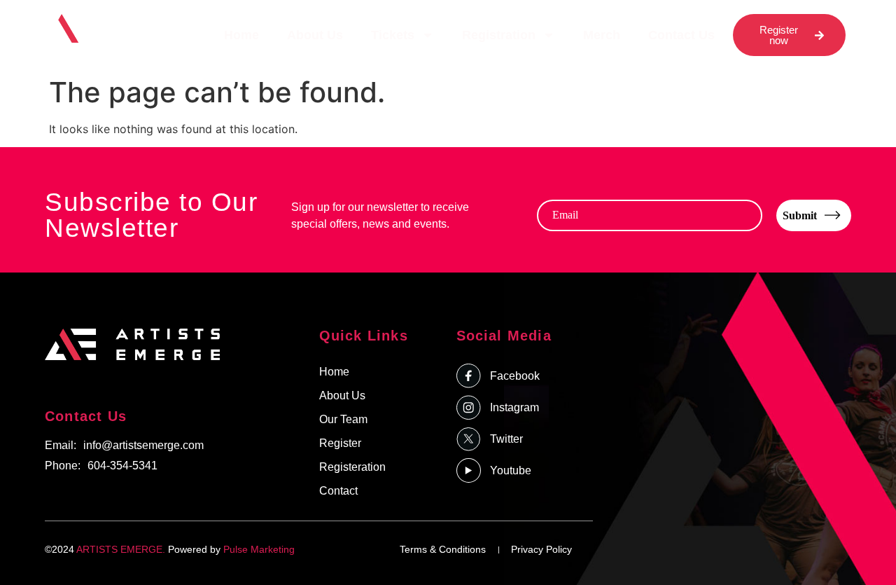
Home (241, 35)
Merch (601, 35)
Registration (499, 35)
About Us (315, 35)
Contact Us (681, 35)
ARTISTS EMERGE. (120, 549)
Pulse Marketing (259, 549)
